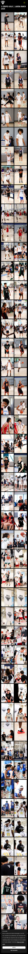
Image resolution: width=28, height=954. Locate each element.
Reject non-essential (14, 950)
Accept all (14, 947)
